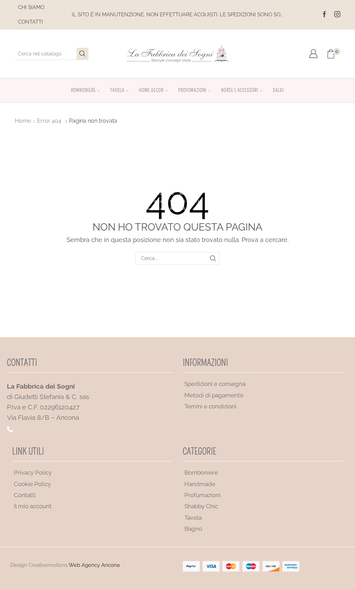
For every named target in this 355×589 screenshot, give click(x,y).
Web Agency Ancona (94, 565)
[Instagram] (337, 14)
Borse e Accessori (239, 90)
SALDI (278, 90)
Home (23, 121)
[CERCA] (213, 258)
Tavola (117, 90)
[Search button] (82, 54)
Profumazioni (192, 90)
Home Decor (151, 90)
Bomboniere (83, 90)
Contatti (30, 22)
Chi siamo (31, 7)
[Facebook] (324, 14)
